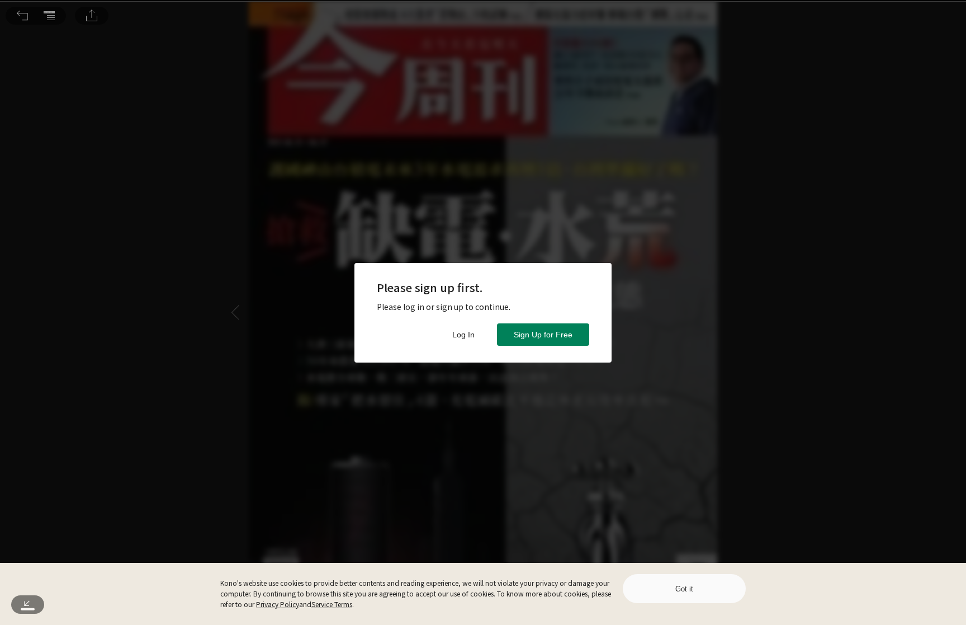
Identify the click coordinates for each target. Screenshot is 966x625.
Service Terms (331, 604)
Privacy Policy (277, 604)
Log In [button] (463, 334)
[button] (22, 16)
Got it (684, 589)
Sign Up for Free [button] (543, 334)
